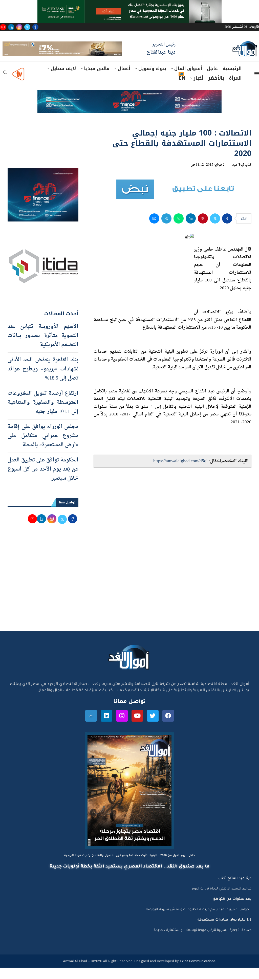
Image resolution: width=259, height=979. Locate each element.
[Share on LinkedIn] (191, 230)
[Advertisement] (129, 594)
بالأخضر (216, 90)
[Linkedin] (11, 27)
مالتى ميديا (97, 80)
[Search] (5, 85)
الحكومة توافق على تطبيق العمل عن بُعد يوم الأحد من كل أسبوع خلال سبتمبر (43, 481)
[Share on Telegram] (166, 230)
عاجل (212, 80)
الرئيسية (232, 80)
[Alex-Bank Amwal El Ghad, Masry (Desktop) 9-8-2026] (129, 5)
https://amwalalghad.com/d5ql (180, 473)
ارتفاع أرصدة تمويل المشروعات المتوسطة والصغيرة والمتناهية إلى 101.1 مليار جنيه (43, 414)
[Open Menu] (256, 85)
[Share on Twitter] (215, 230)
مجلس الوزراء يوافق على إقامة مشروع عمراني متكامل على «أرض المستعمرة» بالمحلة (43, 447)
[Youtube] (3, 27)
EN (182, 90)
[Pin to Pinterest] (203, 230)
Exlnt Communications (197, 972)
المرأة (235, 90)
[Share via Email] (154, 230)
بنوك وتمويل (152, 80)
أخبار (198, 90)
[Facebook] (35, 27)
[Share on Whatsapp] (179, 230)
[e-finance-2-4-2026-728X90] (129, 106)
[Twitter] (27, 27)
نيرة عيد (238, 176)
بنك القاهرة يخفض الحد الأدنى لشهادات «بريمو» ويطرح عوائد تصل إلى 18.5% (43, 381)
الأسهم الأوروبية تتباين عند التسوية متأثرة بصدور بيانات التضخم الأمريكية (43, 347)
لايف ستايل (63, 80)
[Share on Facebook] (227, 230)
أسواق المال (188, 80)
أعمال (124, 80)
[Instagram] (19, 27)
